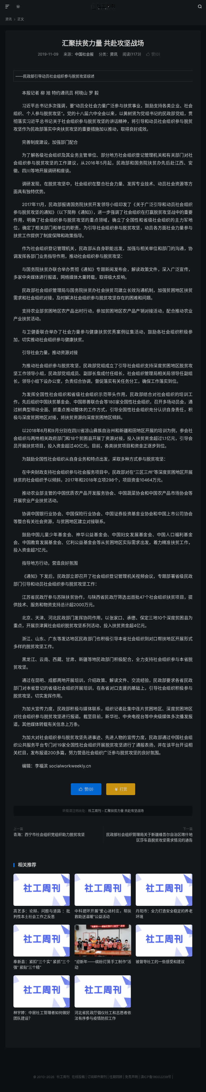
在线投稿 (78, 1077)
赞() (153, 54)
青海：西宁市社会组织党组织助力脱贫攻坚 (49, 834)
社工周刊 (103, 6)
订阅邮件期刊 (97, 1077)
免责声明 (131, 1077)
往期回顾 (115, 1077)
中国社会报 (84, 54)
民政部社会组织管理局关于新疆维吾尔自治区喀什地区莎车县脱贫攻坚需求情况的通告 (149, 837)
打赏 (120, 789)
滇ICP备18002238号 (156, 1077)
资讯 (8, 19)
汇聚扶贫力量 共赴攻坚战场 (103, 43)
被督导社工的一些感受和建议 (160, 961)
